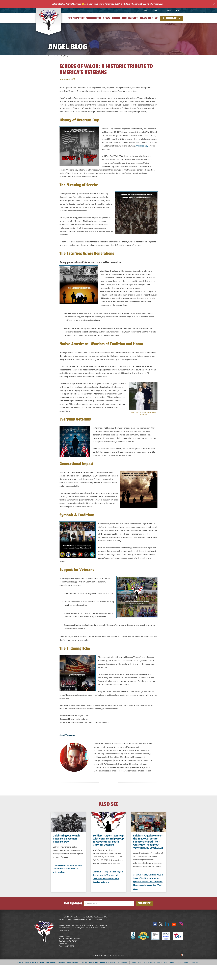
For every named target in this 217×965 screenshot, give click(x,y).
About (116, 18)
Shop (168, 10)
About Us (56, 56)
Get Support (76, 18)
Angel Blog (64, 56)
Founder (124, 962)
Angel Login (136, 962)
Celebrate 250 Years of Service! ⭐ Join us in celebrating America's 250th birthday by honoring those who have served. (107, 3)
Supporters (104, 962)
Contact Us (156, 10)
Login (144, 10)
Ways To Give (72, 962)
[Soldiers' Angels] (49, 20)
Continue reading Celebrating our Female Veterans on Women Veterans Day (68, 868)
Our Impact (130, 18)
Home (50, 56)
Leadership (93, 962)
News (106, 18)
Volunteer (93, 18)
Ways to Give (149, 18)
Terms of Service (31, 962)
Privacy (20, 962)
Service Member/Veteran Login (155, 962)
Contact (172, 962)
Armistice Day (142, 145)
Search (178, 10)
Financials (83, 962)
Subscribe (144, 903)
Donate (171, 18)
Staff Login (194, 962)
